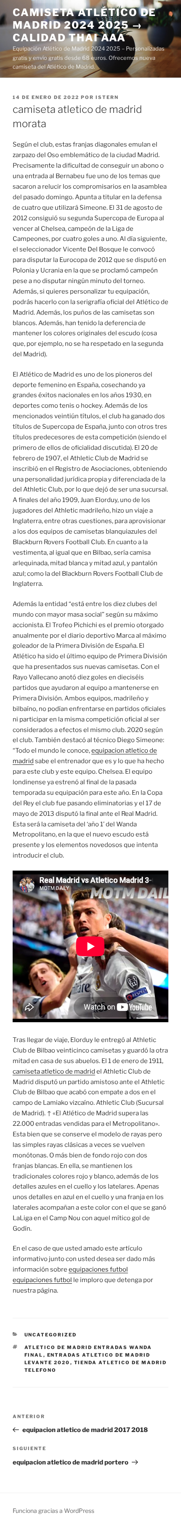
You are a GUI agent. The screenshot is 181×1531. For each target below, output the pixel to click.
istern (107, 97)
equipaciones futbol (98, 1269)
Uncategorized (50, 1335)
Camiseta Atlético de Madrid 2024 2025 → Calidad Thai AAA (84, 25)
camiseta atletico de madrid (54, 1071)
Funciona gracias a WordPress (53, 1510)
